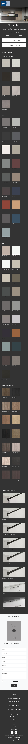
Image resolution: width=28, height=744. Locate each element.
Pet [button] (3, 244)
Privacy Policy (16, 681)
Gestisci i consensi (18, 735)
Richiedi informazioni (15, 45)
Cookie (11, 735)
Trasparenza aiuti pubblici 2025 (14, 737)
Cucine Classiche (14, 714)
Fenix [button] (3, 115)
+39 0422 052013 (15, 701)
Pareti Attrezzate (14, 716)
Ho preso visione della (11, 681)
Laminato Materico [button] (7, 56)
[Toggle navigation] (25, 3)
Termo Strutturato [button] (8, 385)
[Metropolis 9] (20, 35)
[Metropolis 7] (7, 35)
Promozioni (14, 729)
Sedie (14, 721)
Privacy (7, 735)
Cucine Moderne (14, 712)
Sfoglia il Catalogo (15, 40)
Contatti (14, 719)
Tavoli (14, 724)
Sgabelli (14, 726)
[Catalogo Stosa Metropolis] (14, 630)
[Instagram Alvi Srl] (16, 732)
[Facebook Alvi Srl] (12, 732)
